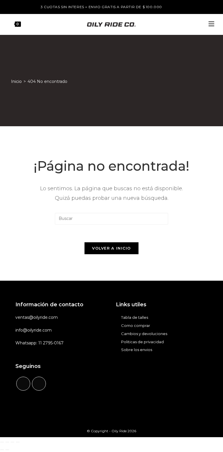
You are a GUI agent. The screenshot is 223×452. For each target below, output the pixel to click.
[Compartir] (12, 442)
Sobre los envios (136, 349)
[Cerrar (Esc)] (18, 442)
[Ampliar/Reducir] (2, 442)
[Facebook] (23, 384)
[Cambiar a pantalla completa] (7, 442)
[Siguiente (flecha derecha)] (7, 449)
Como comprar (135, 325)
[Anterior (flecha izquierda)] (2, 449)
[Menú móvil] (211, 24)
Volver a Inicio (111, 248)
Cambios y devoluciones (144, 333)
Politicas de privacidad (142, 341)
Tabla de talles (134, 317)
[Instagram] (39, 384)
